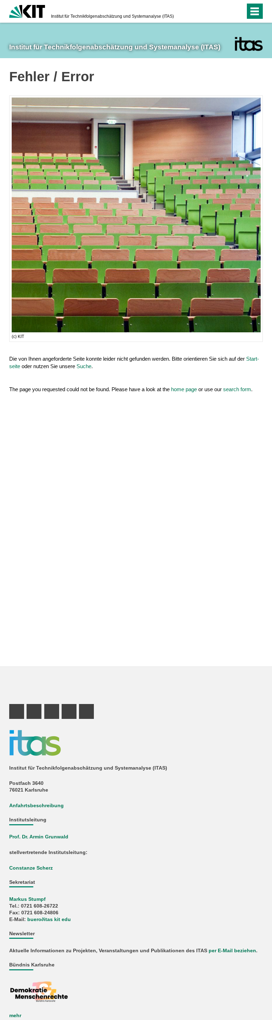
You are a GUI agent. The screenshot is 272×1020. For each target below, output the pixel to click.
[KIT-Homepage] (27, 10)
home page (184, 389)
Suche (83, 366)
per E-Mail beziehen (232, 950)
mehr (15, 1015)
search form (237, 389)
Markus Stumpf (27, 899)
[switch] (225, 11)
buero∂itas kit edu (49, 919)
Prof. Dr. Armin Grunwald (38, 836)
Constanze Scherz (31, 868)
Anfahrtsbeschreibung (36, 805)
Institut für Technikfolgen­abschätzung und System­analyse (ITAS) (112, 16)
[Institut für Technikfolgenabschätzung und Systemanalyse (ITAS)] (249, 44)
